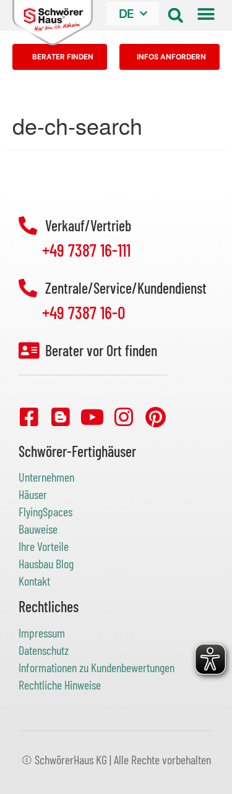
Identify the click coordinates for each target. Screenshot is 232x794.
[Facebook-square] (29, 416)
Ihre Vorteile (44, 546)
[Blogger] (60, 416)
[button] (175, 15)
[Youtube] (92, 416)
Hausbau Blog (46, 563)
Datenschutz (44, 649)
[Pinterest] (155, 416)
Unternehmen (46, 476)
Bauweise (38, 528)
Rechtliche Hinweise (60, 684)
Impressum (42, 632)
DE (126, 14)
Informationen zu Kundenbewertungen (96, 667)
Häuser (33, 494)
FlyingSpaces (45, 511)
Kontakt (34, 580)
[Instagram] (123, 416)
